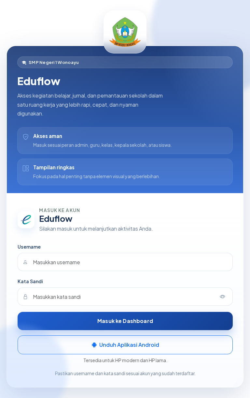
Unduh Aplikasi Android (129, 344)
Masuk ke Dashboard (125, 320)
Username (29, 247)
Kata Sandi (30, 281)
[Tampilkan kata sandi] (222, 296)
